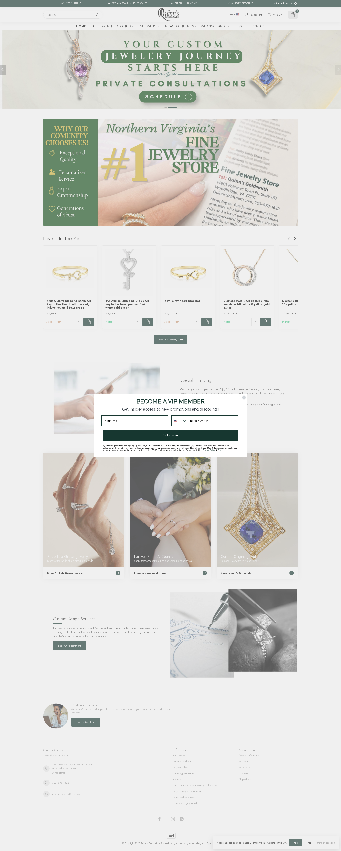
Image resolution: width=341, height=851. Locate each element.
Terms (220, 450)
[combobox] (179, 421)
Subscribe (170, 435)
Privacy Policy (209, 450)
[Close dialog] (244, 397)
